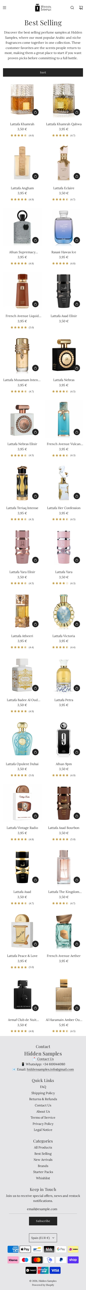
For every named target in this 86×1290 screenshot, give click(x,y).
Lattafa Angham (22, 188)
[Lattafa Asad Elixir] (64, 291)
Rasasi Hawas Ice (63, 252)
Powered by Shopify (43, 1284)
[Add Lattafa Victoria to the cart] (77, 624)
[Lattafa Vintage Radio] (22, 803)
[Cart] (81, 7)
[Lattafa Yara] (64, 547)
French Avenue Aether (64, 956)
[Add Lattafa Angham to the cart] (35, 176)
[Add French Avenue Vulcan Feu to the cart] (77, 432)
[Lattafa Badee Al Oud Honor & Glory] (22, 675)
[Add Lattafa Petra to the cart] (77, 688)
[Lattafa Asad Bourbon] (64, 803)
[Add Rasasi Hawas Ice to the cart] (77, 240)
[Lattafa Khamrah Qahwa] (64, 99)
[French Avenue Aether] (64, 931)
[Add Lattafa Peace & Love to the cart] (35, 944)
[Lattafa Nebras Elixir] (22, 419)
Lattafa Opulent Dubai (22, 764)
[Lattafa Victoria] (64, 611)
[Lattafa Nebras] (64, 355)
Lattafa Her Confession (64, 508)
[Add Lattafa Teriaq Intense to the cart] (35, 496)
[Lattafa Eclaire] (64, 163)
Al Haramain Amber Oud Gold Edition (64, 1020)
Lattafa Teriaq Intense (22, 508)
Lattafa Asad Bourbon (63, 828)
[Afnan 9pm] (64, 739)
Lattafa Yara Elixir (22, 572)
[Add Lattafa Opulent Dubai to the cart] (35, 752)
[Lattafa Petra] (64, 675)
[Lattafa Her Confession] (64, 483)
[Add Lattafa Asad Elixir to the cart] (77, 304)
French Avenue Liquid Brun (22, 316)
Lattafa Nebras (63, 380)
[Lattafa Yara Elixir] (22, 547)
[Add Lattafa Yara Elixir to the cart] (35, 560)
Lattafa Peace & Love (22, 956)
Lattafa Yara (63, 572)
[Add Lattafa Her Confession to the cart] (77, 496)
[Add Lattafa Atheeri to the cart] (35, 624)
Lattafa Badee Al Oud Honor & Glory (22, 700)
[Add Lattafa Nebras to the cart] (77, 368)
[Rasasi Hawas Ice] (64, 227)
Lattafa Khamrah (22, 124)
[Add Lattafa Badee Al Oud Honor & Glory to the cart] (35, 688)
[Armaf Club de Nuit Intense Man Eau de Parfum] (22, 995)
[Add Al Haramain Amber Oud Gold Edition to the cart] (77, 1008)
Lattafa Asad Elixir (64, 316)
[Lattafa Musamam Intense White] (22, 355)
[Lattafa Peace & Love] (22, 931)
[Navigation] (4, 7)
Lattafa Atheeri (22, 636)
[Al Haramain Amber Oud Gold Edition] (64, 995)
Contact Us (45, 1059)
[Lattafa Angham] (22, 163)
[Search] (72, 7)
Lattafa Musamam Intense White (22, 380)
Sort (43, 72)
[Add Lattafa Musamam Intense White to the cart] (35, 368)
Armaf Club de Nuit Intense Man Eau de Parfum (22, 1020)
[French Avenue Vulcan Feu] (64, 419)
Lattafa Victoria (63, 636)
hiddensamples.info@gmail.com (50, 1069)
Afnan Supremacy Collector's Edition (22, 252)
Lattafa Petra (63, 700)
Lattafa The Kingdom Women (63, 892)
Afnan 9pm (64, 764)
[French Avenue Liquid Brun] (22, 291)
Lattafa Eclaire (63, 188)
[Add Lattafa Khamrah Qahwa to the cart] (77, 112)
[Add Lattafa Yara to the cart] (77, 560)
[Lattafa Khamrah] (22, 99)
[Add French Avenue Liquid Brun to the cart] (35, 304)
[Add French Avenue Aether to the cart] (77, 944)
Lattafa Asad (22, 892)
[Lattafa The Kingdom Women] (64, 867)
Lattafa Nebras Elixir (22, 444)
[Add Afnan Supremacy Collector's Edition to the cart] (35, 240)
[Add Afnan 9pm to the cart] (77, 752)
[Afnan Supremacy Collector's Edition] (22, 227)
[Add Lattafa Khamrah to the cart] (35, 112)
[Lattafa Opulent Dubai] (22, 739)
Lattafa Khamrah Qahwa (64, 124)
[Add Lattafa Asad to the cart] (35, 880)
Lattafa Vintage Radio (22, 828)
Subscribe (43, 1221)
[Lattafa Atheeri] (22, 611)
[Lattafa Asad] (22, 867)
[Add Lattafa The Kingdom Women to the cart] (77, 880)
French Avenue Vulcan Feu (64, 444)
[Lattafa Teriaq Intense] (22, 483)
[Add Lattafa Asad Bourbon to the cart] (77, 816)
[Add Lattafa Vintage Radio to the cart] (35, 816)
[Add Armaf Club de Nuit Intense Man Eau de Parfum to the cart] (35, 1008)
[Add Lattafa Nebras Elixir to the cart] (35, 432)
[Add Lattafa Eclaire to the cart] (77, 176)
